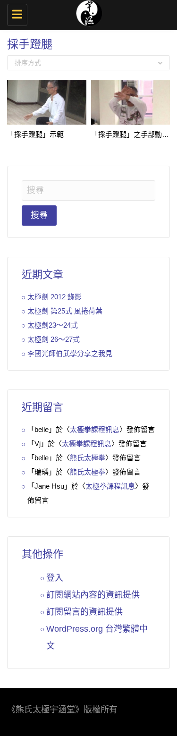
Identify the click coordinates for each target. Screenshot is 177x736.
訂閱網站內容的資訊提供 (93, 595)
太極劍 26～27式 (53, 339)
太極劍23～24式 (52, 325)
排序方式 (28, 63)
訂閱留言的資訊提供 (84, 612)
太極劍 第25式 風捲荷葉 (64, 311)
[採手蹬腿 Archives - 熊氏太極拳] (86, 12)
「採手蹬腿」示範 (35, 134)
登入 (54, 578)
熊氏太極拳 (87, 458)
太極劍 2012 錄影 (54, 297)
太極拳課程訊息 (94, 429)
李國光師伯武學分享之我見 (69, 353)
